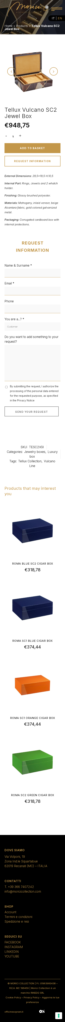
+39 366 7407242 (21, 887)
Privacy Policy (31, 997)
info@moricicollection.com (23, 891)
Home (8, 26)
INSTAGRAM (14, 947)
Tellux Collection (30, 461)
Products (22, 26)
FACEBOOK (13, 942)
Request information (32, 161)
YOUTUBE (12, 956)
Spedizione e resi (17, 921)
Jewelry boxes (34, 452)
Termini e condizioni (18, 917)
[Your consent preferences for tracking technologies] (58, 1015)
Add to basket (32, 148)
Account (10, 912)
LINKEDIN (12, 952)
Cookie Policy (13, 997)
